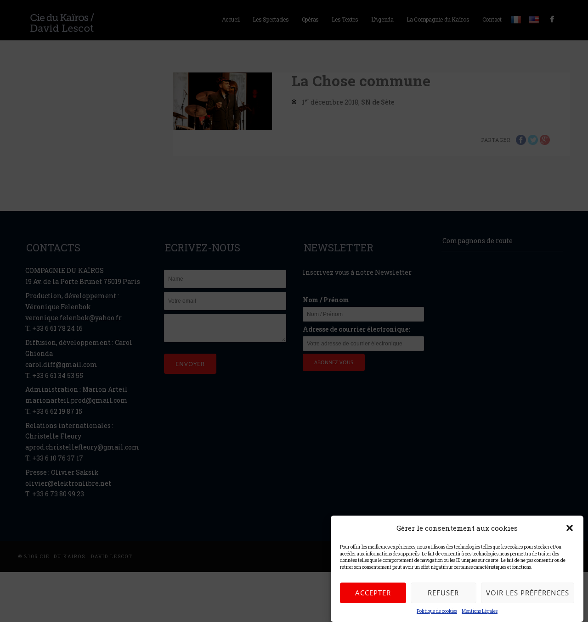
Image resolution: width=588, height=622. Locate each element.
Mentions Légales (480, 611)
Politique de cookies (437, 611)
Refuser (443, 592)
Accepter (373, 592)
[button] (569, 528)
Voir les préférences (527, 592)
